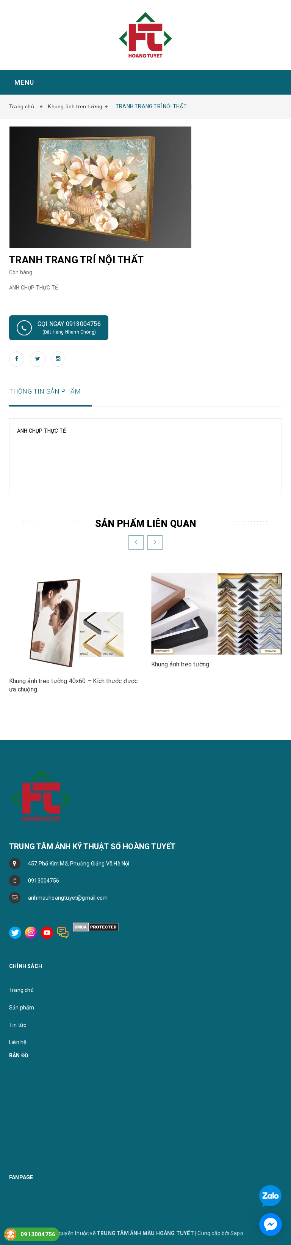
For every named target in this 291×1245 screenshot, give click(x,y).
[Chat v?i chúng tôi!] (270, 1224)
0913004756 (43, 881)
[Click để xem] (100, 187)
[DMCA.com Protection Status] (96, 927)
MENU (23, 82)
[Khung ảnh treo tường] (216, 613)
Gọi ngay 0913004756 (69, 327)
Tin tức (17, 1025)
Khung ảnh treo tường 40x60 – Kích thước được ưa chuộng (73, 685)
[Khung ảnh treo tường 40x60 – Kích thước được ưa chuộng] (74, 622)
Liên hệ (18, 1042)
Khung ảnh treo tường (75, 106)
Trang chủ (23, 106)
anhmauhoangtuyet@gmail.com (68, 898)
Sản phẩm (21, 1008)
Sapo (236, 1233)
